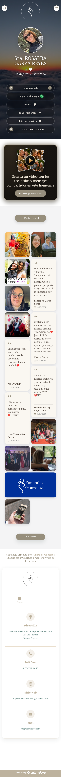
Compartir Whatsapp (28, 96)
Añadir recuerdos (27, 112)
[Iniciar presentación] (30, 160)
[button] (30, 87)
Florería (27, 104)
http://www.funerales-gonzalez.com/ (31, 698)
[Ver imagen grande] (26, 236)
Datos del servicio (27, 121)
